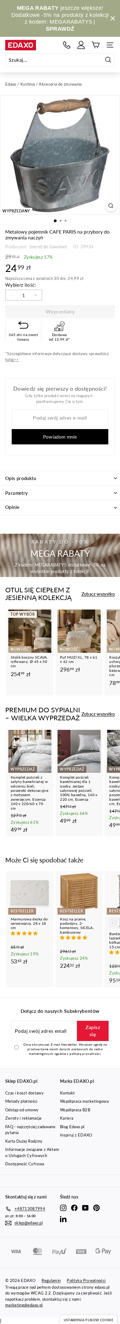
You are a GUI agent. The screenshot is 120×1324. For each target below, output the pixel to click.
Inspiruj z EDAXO (76, 1134)
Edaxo (10, 84)
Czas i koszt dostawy (24, 1092)
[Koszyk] (95, 45)
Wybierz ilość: (20, 285)
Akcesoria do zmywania (60, 84)
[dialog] (88, 1319)
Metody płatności (21, 1101)
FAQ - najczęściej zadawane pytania (30, 1129)
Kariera (66, 1118)
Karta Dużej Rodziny (24, 1141)
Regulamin (51, 1280)
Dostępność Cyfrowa (24, 1163)
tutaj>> (12, 359)
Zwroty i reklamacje (23, 1118)
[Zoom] (111, 205)
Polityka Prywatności (86, 1280)
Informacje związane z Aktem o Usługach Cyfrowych (32, 1152)
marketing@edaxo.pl (23, 1305)
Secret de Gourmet (48, 246)
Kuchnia (27, 84)
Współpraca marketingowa (84, 1101)
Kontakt (67, 1092)
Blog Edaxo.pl (72, 1126)
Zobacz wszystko (98, 594)
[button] (25, 933)
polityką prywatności (85, 1053)
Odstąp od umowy (21, 1109)
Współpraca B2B (75, 1109)
